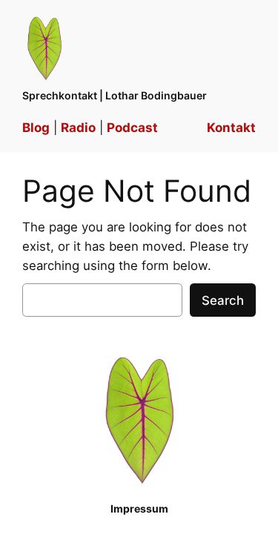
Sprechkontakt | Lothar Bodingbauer (114, 95)
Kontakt (231, 127)
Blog (36, 127)
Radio (78, 127)
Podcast (132, 127)
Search (223, 300)
